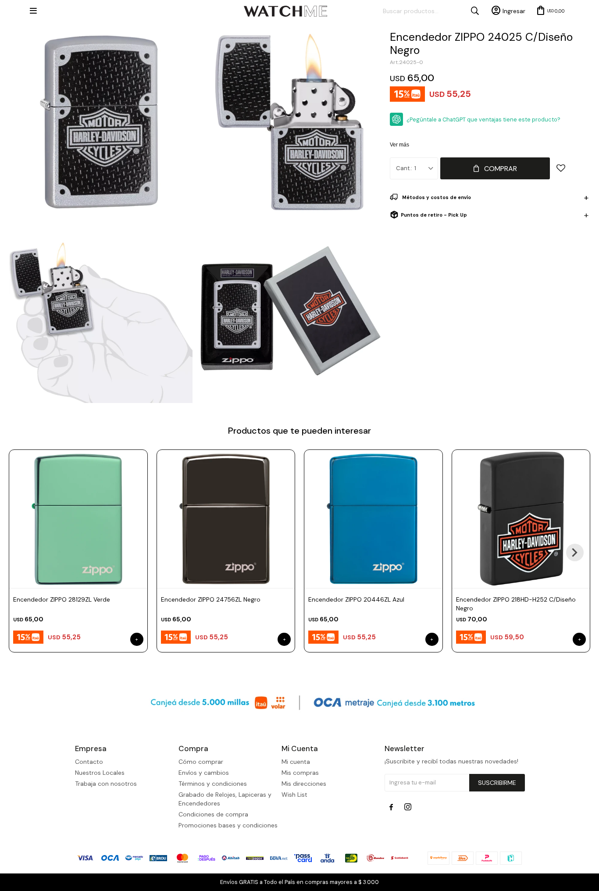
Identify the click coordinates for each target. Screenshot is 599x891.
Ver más (399, 145)
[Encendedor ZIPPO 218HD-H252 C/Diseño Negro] (521, 518)
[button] (575, 552)
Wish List (294, 794)
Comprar (500, 168)
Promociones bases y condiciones (228, 825)
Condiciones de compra (213, 814)
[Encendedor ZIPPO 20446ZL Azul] (373, 518)
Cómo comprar (200, 762)
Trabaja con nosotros (106, 784)
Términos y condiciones (212, 784)
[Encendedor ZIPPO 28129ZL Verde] (78, 518)
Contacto (89, 762)
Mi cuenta (296, 762)
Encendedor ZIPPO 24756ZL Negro (210, 599)
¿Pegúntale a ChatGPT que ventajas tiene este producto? (483, 119)
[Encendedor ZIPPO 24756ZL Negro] (226, 518)
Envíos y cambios (203, 773)
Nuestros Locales (100, 773)
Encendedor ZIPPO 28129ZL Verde (61, 599)
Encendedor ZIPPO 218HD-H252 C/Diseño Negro (516, 603)
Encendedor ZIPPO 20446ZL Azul (356, 599)
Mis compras (300, 773)
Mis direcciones (304, 784)
